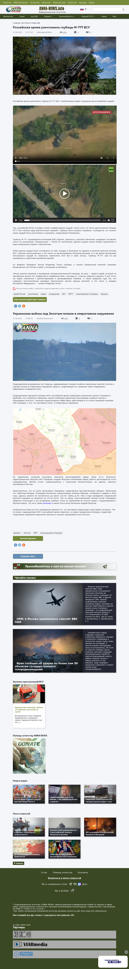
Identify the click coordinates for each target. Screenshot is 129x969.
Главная (16, 23)
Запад (104, 16)
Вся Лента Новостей (31, 23)
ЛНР (35, 533)
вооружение (54, 294)
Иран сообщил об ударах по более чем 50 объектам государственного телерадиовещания (46, 666)
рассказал (47, 503)
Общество (46, 2)
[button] (64, 194)
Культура (83, 2)
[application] (64, 194)
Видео (91, 2)
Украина (47, 16)
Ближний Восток (66, 16)
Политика (7, 2)
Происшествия (59, 2)
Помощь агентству (62, 872)
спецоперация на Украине (87, 294)
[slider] (62, 220)
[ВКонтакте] (15, 306)
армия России (19, 294)
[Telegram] (19, 306)
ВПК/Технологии (21, 2)
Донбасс (17, 533)
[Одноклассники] (23, 306)
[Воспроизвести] (16, 220)
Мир (114, 16)
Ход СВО (34, 16)
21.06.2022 (23, 32)
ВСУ (64, 294)
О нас (44, 872)
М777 (71, 294)
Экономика (34, 2)
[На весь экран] (113, 220)
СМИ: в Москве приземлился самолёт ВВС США (46, 620)
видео (43, 294)
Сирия (21, 16)
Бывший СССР (87, 16)
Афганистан (8, 16)
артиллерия (33, 294)
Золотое (27, 533)
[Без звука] (109, 220)
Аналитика (72, 2)
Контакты (83, 872)
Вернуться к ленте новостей (64, 878)
